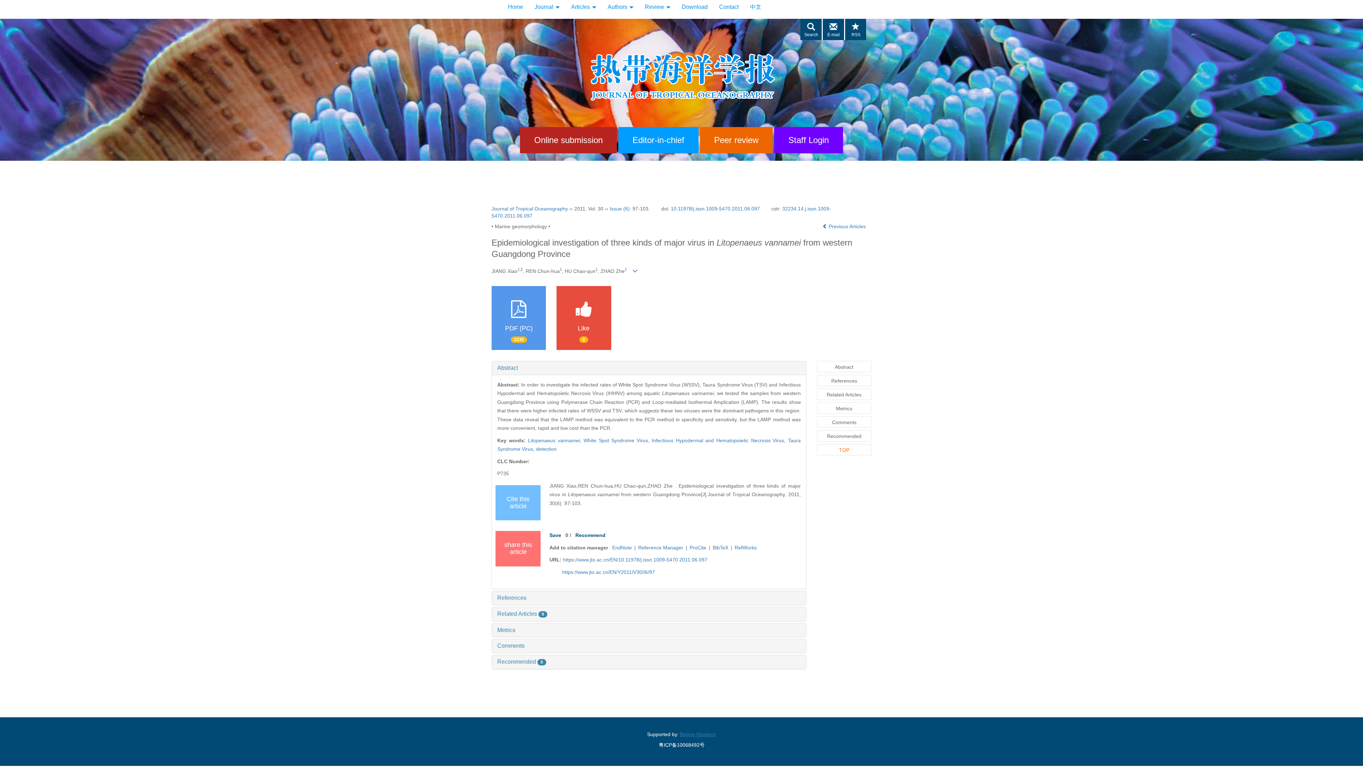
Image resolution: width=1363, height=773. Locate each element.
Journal (545, 7)
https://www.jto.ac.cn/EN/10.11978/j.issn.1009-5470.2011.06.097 (635, 560)
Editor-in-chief (658, 140)
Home (515, 7)
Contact (729, 7)
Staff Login (808, 140)
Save (555, 535)
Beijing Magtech (698, 734)
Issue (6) (620, 209)
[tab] (649, 368)
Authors (618, 7)
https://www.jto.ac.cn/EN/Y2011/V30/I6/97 (608, 572)
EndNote (622, 547)
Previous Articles (847, 226)
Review (655, 7)
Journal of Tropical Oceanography (530, 209)
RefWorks (746, 547)
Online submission (568, 140)
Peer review (736, 140)
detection (546, 449)
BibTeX (720, 547)
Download (695, 7)
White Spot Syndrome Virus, (618, 440)
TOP (844, 450)
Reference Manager (660, 547)
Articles (581, 7)
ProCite (698, 547)
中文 (755, 7)
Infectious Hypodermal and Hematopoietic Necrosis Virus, (720, 440)
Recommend (590, 535)
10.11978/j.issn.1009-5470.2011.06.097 (715, 209)
